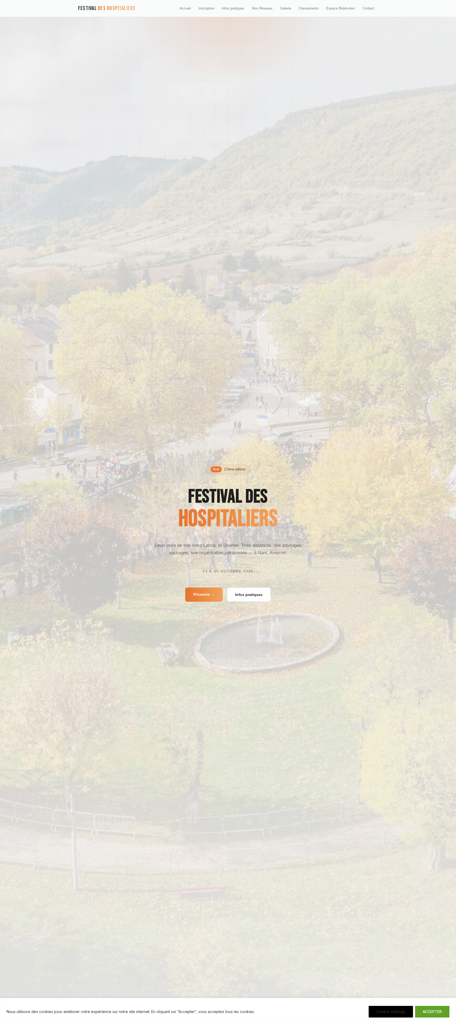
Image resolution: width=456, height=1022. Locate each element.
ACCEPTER (432, 1011)
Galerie (285, 8)
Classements (309, 8)
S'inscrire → (204, 594)
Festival (107, 8)
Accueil (185, 8)
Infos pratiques (233, 8)
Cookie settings (390, 1011)
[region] (228, 1010)
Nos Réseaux (262, 8)
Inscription (206, 8)
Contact (368, 8)
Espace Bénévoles (340, 8)
